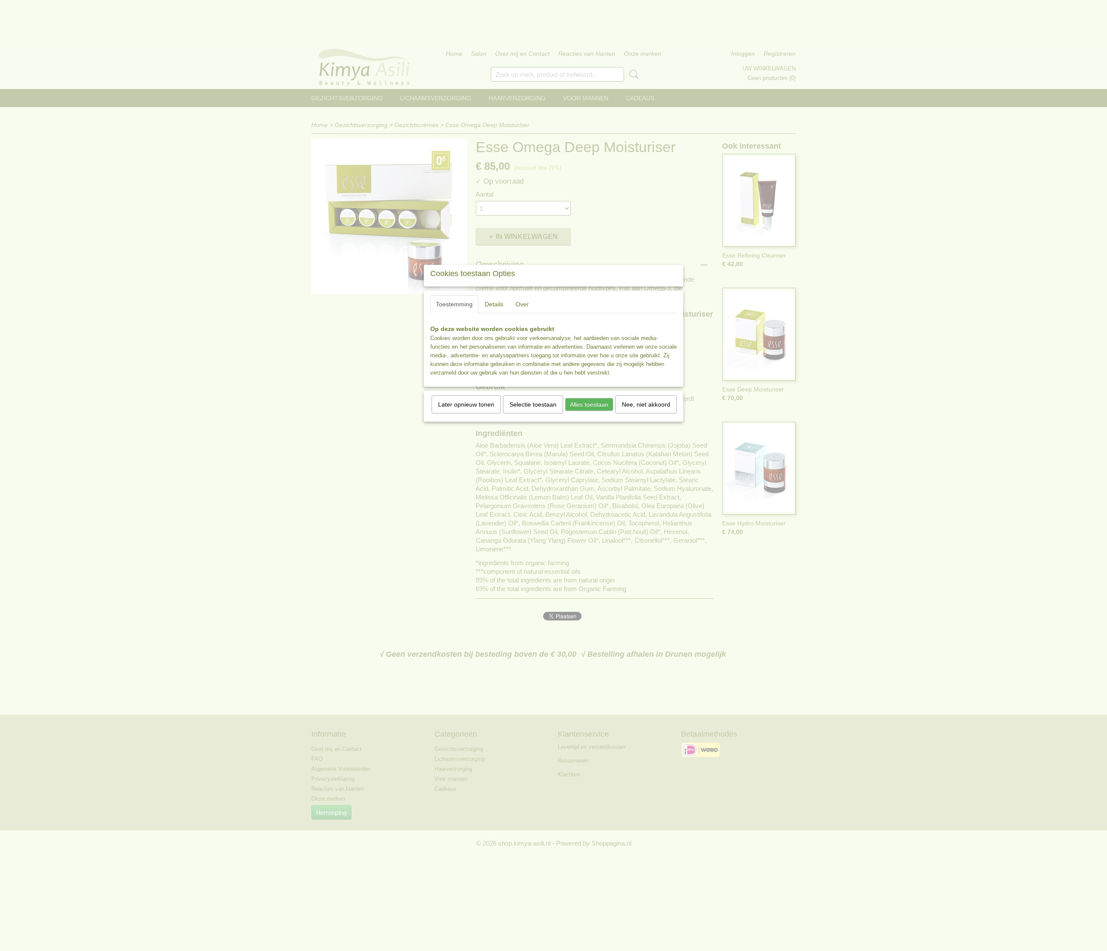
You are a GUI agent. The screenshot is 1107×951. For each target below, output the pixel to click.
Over (522, 304)
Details (494, 304)
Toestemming (454, 304)
